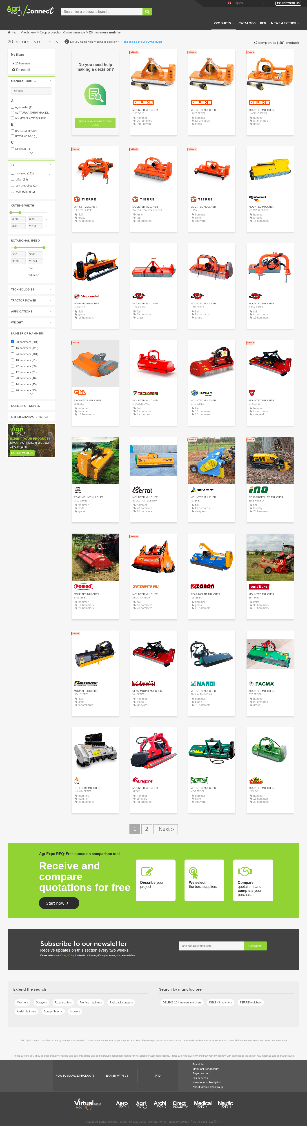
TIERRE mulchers (251, 1002)
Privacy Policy (67, 955)
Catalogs (247, 23)
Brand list (198, 1064)
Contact (95, 347)
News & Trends (283, 23)
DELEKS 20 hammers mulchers (182, 1002)
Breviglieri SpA (26, 136)
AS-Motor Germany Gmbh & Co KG (33, 118)
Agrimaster (23, 107)
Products (222, 23)
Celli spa (22, 149)
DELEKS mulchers (220, 1002)
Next (165, 829)
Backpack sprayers (121, 1002)
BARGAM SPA (26, 131)
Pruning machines (91, 1002)
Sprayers (41, 1002)
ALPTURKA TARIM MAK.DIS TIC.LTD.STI (33, 112)
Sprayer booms (53, 1011)
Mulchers (22, 1002)
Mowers (75, 1011)
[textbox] (102, 11)
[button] (31, 81)
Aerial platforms (26, 1011)
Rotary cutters (63, 1002)
